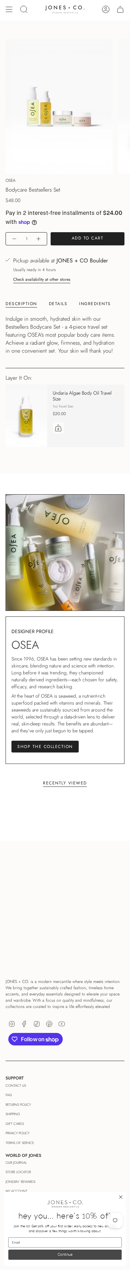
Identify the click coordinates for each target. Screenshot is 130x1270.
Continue (65, 1254)
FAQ (9, 1094)
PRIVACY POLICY (17, 1133)
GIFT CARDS (15, 1123)
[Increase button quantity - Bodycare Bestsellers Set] (39, 239)
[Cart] (120, 9)
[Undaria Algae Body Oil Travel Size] (26, 416)
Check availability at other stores (41, 279)
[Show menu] (9, 9)
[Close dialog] (120, 1197)
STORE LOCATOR (18, 1172)
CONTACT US (16, 1085)
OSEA (11, 180)
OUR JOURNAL (16, 1162)
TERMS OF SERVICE (20, 1142)
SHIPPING (13, 1114)
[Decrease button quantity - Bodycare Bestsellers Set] (14, 239)
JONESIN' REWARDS (20, 1181)
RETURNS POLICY (18, 1104)
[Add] (58, 428)
